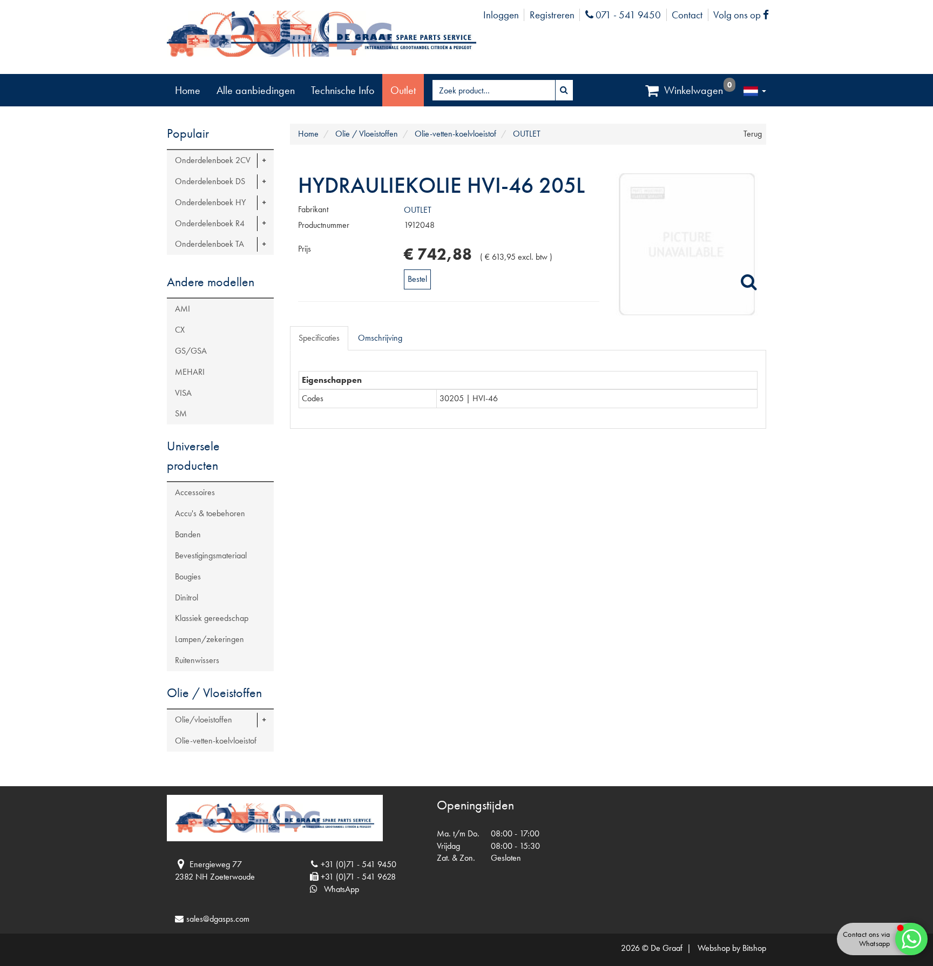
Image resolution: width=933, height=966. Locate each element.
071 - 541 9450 (627, 15)
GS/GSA (191, 350)
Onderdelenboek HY (210, 202)
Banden (188, 534)
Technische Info (342, 90)
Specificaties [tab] (319, 337)
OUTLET (417, 209)
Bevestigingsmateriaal (211, 555)
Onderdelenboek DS (210, 181)
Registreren (552, 15)
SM (181, 413)
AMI (182, 308)
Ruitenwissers (197, 660)
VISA (183, 392)
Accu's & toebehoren (210, 513)
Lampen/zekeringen (209, 639)
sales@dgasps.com (217, 918)
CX (180, 329)
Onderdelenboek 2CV (213, 160)
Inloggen (501, 15)
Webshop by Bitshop (732, 948)
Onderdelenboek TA (209, 243)
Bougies (188, 576)
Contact (687, 15)
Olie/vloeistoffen (203, 719)
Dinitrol (186, 597)
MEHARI (190, 371)
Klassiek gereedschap (211, 618)
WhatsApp (338, 889)
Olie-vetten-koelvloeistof (215, 740)
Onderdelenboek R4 (210, 223)
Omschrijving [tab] (380, 337)
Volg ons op (743, 15)
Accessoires (195, 492)
